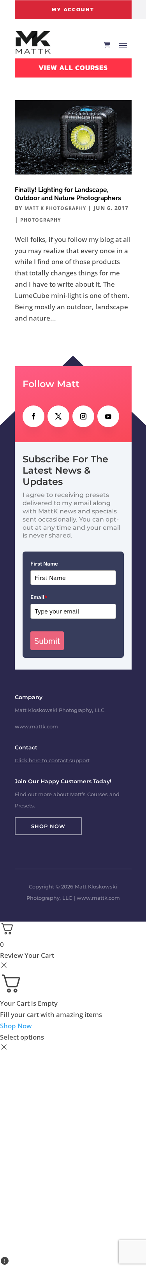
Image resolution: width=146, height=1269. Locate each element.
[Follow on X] (58, 416)
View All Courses (73, 67)
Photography (40, 220)
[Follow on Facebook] (33, 416)
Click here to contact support (52, 760)
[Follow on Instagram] (83, 416)
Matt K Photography (55, 208)
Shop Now (48, 826)
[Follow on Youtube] (108, 416)
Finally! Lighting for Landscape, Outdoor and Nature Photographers (68, 194)
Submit (47, 640)
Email (38, 597)
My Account (73, 9)
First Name (44, 563)
